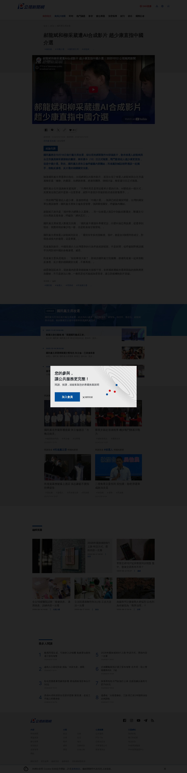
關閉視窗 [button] (89, 397)
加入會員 (67, 397)
